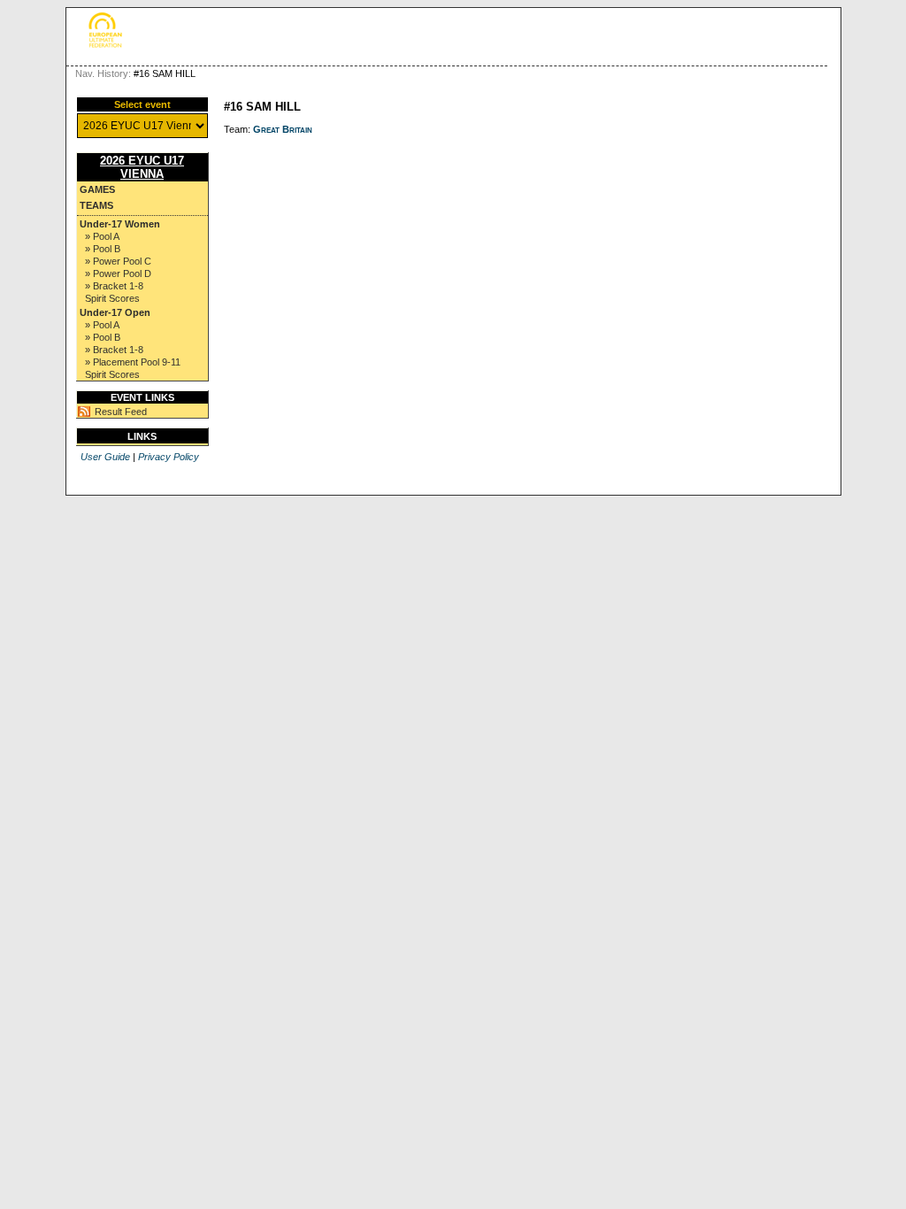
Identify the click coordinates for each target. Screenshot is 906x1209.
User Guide (105, 456)
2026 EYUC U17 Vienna (142, 167)
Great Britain (282, 129)
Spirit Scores (112, 298)
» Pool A (102, 236)
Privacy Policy (168, 456)
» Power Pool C (118, 261)
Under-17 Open (115, 312)
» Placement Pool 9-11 (132, 362)
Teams (96, 205)
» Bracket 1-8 (114, 286)
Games (97, 189)
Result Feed (121, 411)
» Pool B (102, 248)
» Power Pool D (118, 273)
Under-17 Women (120, 224)
